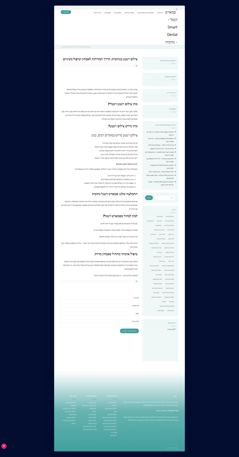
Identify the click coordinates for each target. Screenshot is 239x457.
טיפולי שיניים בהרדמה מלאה (168, 243)
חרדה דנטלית (171, 234)
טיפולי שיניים (171, 239)
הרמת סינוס (159, 221)
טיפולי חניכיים (162, 234)
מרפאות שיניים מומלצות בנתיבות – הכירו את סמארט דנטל (161, 140)
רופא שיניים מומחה (158, 284)
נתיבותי (73, 423)
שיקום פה (164, 302)
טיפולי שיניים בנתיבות (153, 243)
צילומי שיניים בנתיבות (110, 420)
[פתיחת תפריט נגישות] (3, 446)
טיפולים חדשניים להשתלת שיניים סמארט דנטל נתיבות (162, 167)
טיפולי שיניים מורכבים (169, 248)
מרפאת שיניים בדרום (154, 266)
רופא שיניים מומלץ (170, 288)
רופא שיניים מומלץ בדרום (157, 288)
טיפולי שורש (153, 234)
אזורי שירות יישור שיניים (89, 405)
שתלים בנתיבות (170, 311)
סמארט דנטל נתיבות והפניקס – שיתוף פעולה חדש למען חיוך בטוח (159, 154)
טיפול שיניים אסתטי (169, 252)
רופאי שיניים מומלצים (157, 279)
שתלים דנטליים (160, 311)
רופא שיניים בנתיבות (169, 284)
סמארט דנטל (159, 275)
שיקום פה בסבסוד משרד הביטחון (167, 306)
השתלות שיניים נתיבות (110, 426)
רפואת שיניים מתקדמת (156, 297)
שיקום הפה (171, 302)
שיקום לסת (113, 435)
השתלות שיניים (150, 221)
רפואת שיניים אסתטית (169, 297)
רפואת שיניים (156, 293)
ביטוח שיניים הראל (170, 216)
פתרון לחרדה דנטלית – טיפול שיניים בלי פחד (161, 145)
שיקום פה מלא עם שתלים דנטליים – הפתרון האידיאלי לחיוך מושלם (161, 183)
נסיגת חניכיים (92, 414)
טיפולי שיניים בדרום (161, 239)
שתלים (114, 405)
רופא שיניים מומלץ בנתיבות (168, 293)
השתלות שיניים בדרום (169, 225)
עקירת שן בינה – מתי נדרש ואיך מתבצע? (162, 148)
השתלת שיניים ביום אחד (159, 230)
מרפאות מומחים (71, 417)
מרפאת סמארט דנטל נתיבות (168, 266)
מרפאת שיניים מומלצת (156, 270)
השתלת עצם (158, 225)
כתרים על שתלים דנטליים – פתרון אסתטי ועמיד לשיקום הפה (160, 177)
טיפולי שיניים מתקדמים (156, 248)
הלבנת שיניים (160, 216)
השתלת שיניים (171, 230)
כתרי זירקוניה (171, 261)
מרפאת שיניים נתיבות (169, 275)
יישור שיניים (159, 252)
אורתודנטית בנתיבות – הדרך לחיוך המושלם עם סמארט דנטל (160, 160)
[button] (76, 12)
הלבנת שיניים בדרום (169, 221)
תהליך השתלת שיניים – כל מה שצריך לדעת (161, 171)
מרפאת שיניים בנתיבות (169, 270)
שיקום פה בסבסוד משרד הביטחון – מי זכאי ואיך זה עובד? (160, 133)
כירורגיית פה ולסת (157, 257)
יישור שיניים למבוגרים (169, 257)
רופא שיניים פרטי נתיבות (109, 423)
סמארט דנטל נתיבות (169, 279)
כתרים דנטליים (162, 261)
